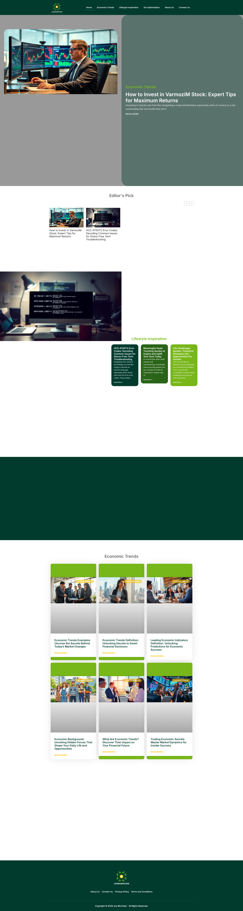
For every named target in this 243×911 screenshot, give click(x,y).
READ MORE (132, 114)
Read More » (118, 382)
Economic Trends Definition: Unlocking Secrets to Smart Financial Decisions (121, 643)
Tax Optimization (152, 7)
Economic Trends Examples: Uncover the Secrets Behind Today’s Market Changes (72, 643)
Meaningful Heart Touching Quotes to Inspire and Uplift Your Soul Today (154, 352)
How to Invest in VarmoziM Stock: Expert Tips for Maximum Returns (181, 97)
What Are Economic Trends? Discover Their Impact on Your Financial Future (121, 742)
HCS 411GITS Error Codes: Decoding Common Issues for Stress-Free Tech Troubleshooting (102, 235)
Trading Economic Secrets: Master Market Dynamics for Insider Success (169, 742)
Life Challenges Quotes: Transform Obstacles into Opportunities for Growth (183, 353)
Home (89, 7)
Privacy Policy (122, 891)
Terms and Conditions (142, 891)
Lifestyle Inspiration (128, 7)
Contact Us (184, 7)
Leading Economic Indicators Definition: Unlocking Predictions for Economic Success (169, 645)
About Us (169, 7)
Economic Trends (105, 7)
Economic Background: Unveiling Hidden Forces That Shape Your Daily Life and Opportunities (73, 744)
